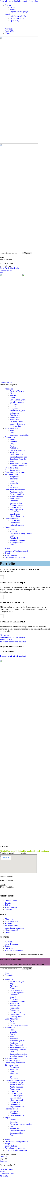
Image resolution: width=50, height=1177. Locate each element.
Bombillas (13, 531)
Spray (12, 461)
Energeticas (14, 477)
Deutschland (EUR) (17, 18)
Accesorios (14, 488)
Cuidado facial (15, 507)
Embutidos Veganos (17, 411)
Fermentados (15, 417)
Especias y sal (15, 415)
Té (11, 485)
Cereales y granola (17, 402)
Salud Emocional (16, 455)
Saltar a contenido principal (27, 1)
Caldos (12, 398)
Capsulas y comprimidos (19, 435)
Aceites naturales (16, 496)
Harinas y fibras (16, 426)
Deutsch (13, 7)
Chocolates (14, 404)
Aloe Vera (13, 395)
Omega (12, 444)
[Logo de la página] (19, 143)
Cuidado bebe (15, 512)
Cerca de (3, 1157)
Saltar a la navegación (8, 1)
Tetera (12, 536)
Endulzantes (14, 413)
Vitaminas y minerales (18, 466)
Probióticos (14, 448)
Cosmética (14, 501)
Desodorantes (15, 514)
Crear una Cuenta (6, 1169)
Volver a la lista (6, 640)
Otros (12, 545)
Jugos (12, 481)
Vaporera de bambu (17, 540)
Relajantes (14, 452)
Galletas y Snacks (16, 422)
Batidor (12, 529)
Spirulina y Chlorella (18, 459)
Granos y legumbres (17, 424)
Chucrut (13, 406)
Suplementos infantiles (18, 463)
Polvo (12, 430)
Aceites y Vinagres (17, 391)
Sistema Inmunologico (18, 457)
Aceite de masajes (16, 492)
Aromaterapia (15, 498)
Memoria (13, 441)
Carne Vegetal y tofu (17, 400)
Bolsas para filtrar (16, 542)
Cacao (12, 433)
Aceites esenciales (17, 494)
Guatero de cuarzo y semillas (21, 534)
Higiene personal (16, 509)
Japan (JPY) (14, 21)
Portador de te (15, 538)
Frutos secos (14, 420)
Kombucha (14, 483)
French (12, 10)
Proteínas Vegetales (17, 450)
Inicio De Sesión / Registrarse (16, 1150)
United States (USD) (18, 16)
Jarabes (12, 439)
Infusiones (14, 479)
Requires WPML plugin (19, 12)
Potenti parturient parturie (13, 656)
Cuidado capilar (16, 503)
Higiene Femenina (17, 516)
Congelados (14, 409)
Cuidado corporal (16, 505)
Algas (12, 393)
